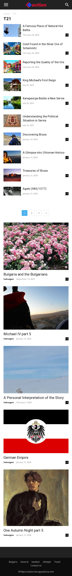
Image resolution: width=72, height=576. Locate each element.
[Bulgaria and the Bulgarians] (36, 246)
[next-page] (46, 213)
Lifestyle (47, 561)
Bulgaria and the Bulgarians (25, 274)
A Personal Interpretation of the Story (33, 398)
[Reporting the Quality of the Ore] (12, 66)
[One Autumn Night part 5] (36, 497)
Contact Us (36, 565)
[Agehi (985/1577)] (12, 191)
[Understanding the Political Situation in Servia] (12, 120)
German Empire (15, 457)
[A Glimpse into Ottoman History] (12, 157)
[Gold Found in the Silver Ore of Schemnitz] (12, 48)
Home (6, 13)
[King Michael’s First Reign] (12, 84)
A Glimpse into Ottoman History (43, 152)
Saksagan (8, 279)
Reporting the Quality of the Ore (43, 62)
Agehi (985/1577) (34, 188)
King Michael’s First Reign (39, 80)
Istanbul (35, 561)
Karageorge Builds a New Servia (43, 98)
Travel (57, 561)
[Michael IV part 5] (36, 308)
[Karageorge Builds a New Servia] (12, 102)
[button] (6, 4)
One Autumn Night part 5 (23, 530)
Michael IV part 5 (17, 334)
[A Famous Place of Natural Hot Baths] (12, 30)
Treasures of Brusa (35, 170)
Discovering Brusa (34, 134)
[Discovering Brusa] (12, 139)
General (24, 561)
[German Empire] (36, 431)
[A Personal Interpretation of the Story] (36, 369)
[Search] (67, 4)
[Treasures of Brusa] (12, 175)
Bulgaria (13, 561)
